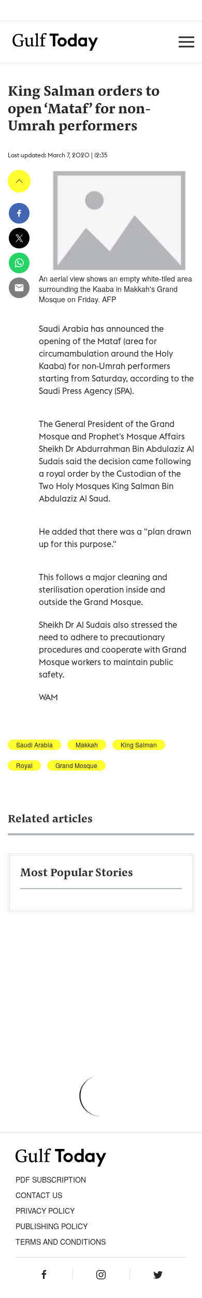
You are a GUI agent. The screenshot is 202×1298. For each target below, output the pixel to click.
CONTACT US (39, 1195)
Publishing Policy (52, 1226)
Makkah (87, 745)
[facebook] (19, 213)
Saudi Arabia (34, 745)
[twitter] (19, 238)
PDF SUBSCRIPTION (51, 1179)
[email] (19, 287)
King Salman (139, 745)
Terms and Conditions (61, 1241)
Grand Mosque (76, 765)
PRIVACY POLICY (45, 1210)
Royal (24, 765)
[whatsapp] (19, 263)
